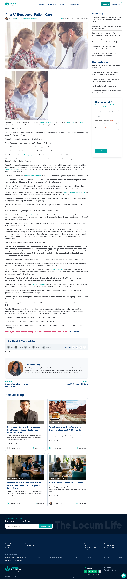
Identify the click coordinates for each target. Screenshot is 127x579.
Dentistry (86, 545)
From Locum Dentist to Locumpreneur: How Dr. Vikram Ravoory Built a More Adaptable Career (106, 19)
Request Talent (116, 4)
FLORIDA (75, 557)
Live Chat (123, 575)
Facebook (70, 122)
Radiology (106, 549)
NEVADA (89, 557)
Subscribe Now (45, 526)
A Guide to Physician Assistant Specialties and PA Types (106, 66)
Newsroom (8, 545)
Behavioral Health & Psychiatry (111, 541)
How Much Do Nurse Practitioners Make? (105, 86)
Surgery (86, 550)
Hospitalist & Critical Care (90, 547)
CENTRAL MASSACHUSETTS (56, 557)
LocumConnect (74, 4)
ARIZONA (38, 557)
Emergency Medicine (109, 545)
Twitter (80, 122)
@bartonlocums (73, 332)
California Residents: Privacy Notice (68, 577)
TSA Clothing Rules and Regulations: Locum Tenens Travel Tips (106, 92)
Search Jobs (105, 4)
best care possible (55, 269)
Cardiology (86, 543)
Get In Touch (101, 151)
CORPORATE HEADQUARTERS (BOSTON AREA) (15, 557)
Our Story (7, 541)
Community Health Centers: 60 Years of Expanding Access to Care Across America (106, 34)
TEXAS (120, 557)
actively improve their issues (74, 192)
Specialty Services (108, 543)
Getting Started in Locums (29, 19)
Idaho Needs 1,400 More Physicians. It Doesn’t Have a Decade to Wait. (104, 48)
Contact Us (48, 577)
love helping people (26, 155)
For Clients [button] (63, 4)
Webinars (27, 543)
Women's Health (107, 550)
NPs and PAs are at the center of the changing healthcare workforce (104, 54)
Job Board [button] (41, 4)
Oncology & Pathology (109, 547)
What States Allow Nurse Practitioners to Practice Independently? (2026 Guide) (105, 41)
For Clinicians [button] (52, 4)
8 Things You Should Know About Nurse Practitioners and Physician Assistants (105, 73)
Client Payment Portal (40, 577)
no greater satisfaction (33, 176)
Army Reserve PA (11, 169)
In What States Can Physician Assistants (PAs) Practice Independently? (105, 80)
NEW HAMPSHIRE (105, 557)
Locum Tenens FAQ (29, 545)
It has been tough (38, 284)
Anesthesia (86, 541)
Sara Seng (14, 19)
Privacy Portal (56, 577)
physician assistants (47, 122)
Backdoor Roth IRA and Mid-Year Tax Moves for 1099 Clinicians (106, 27)
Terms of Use (30, 577)
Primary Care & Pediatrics (90, 549)
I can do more (32, 215)
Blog (26, 541)
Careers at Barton (9, 543)
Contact (7, 547)
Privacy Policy (22, 577)
